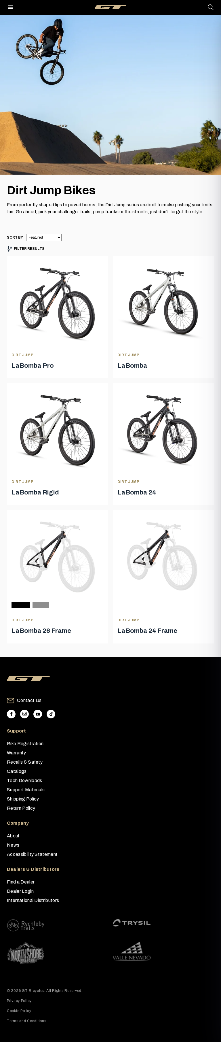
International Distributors (33, 900)
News (13, 845)
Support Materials (26, 789)
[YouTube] (37, 714)
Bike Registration (25, 743)
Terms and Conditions (26, 1021)
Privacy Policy (19, 1001)
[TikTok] (51, 714)
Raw (41, 605)
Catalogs (17, 771)
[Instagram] (24, 714)
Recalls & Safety (25, 762)
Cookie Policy (19, 1011)
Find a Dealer (21, 881)
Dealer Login (20, 891)
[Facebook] (11, 714)
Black (21, 605)
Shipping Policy (23, 798)
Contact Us (29, 700)
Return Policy (21, 808)
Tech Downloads (24, 780)
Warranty (16, 752)
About (13, 835)
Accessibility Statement (32, 854)
